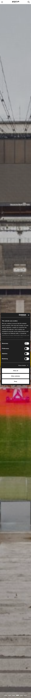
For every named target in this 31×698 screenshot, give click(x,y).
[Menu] (2, 2)
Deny (15, 381)
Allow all (15, 370)
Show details (22, 365)
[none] (27, 694)
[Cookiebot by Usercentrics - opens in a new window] (19, 315)
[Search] (29, 2)
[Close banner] (28, 315)
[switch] (26, 348)
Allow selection (15, 376)
